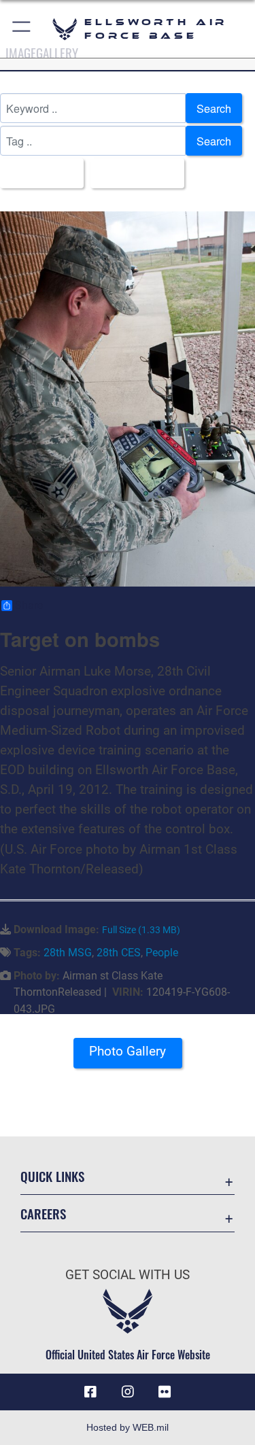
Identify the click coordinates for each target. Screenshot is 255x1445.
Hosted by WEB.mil (127, 1427)
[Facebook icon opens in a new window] (90, 1392)
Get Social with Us (127, 1275)
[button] (22, 29)
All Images (38, 173)
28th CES (119, 952)
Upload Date (133, 173)
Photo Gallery (127, 1051)
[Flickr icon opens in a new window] (164, 1392)
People (162, 952)
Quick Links (52, 1176)
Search (214, 108)
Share (29, 605)
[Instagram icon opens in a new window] (128, 1392)
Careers (43, 1213)
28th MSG (68, 952)
